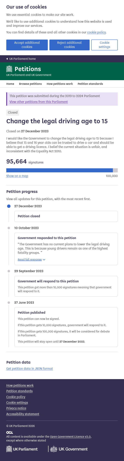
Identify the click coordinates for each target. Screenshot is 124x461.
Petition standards (90, 84)
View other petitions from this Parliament (39, 102)
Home (10, 84)
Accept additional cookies (27, 45)
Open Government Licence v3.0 (70, 436)
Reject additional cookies (69, 45)
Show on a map (17, 176)
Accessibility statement (22, 414)
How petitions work (60, 84)
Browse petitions (30, 84)
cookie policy (96, 32)
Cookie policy (15, 397)
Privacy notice (16, 408)
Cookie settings (104, 45)
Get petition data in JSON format (29, 369)
